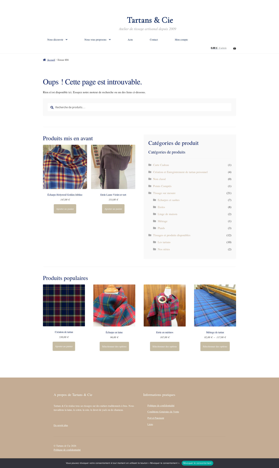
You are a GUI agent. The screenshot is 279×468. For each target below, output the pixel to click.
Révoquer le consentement (197, 463)
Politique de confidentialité (161, 405)
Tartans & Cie (150, 20)
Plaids (161, 228)
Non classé (159, 179)
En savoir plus (61, 425)
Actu (130, 39)
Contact (154, 39)
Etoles (161, 207)
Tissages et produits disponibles (171, 235)
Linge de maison (167, 214)
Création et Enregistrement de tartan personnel (180, 172)
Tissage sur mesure (164, 193)
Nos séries (164, 249)
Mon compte (181, 39)
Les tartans (164, 242)
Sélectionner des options (114, 346)
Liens (150, 424)
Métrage (162, 221)
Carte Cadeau (161, 165)
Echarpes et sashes (169, 200)
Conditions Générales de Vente (163, 411)
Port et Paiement (155, 418)
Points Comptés (162, 186)
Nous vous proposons (95, 39)
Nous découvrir (55, 39)
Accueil (51, 59)
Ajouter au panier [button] (65, 208)
